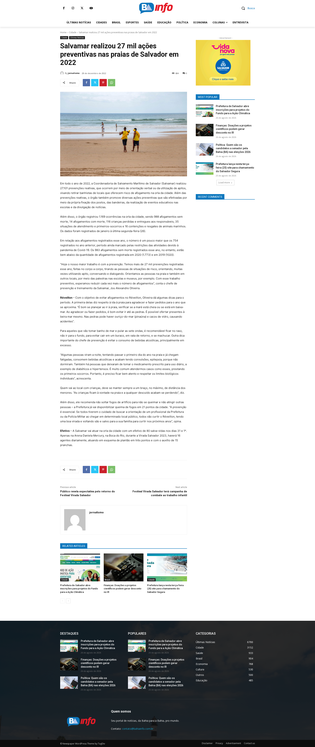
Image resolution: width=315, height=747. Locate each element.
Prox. (189, 62)
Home (63, 32)
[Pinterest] (103, 82)
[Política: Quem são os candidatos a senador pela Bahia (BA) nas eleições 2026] (204, 149)
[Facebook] (63, 8)
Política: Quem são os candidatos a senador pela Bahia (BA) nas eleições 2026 (233, 148)
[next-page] (68, 601)
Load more (224, 182)
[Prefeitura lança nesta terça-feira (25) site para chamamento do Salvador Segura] (167, 567)
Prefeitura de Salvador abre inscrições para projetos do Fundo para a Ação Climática (79, 588)
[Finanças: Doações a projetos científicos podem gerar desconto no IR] (124, 567)
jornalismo (73, 73)
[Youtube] (91, 8)
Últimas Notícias (77, 37)
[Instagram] (73, 8)
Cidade (72, 32)
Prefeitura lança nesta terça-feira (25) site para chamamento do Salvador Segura (165, 588)
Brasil (107, 579)
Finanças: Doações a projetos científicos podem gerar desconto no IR (122, 588)
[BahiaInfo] (156, 8)
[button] (247, 8)
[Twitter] (82, 8)
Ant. (257, 62)
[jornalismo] (62, 73)
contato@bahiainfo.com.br (137, 728)
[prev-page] (62, 601)
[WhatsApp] (111, 82)
